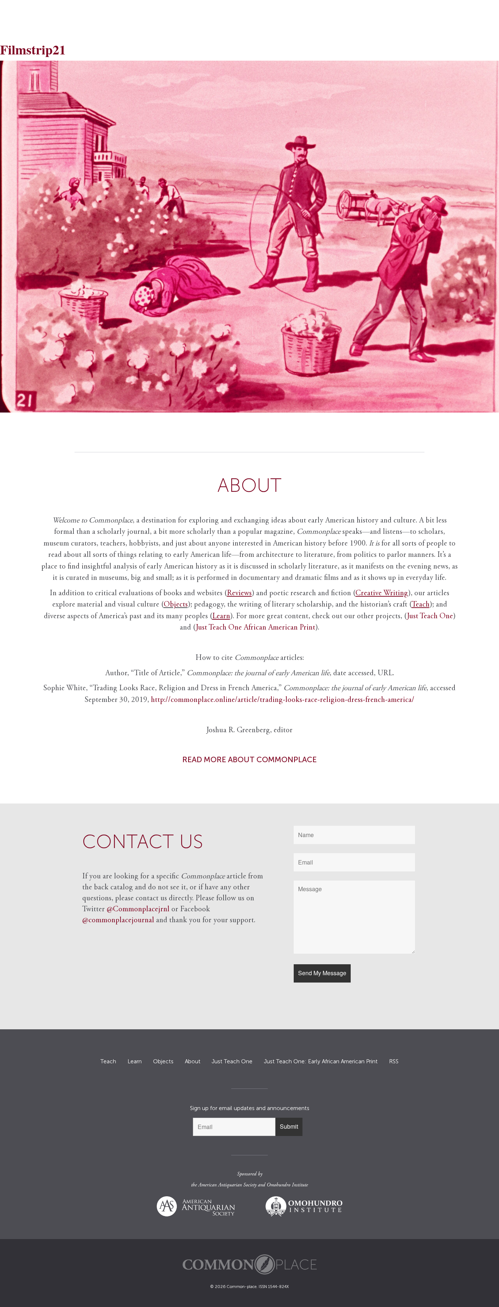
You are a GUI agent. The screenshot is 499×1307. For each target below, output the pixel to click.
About (193, 1061)
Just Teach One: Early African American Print (321, 1061)
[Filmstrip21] (249, 237)
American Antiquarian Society (227, 1185)
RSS (394, 1061)
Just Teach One (430, 616)
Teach (108, 1061)
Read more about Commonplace (249, 759)
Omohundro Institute (287, 1185)
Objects (176, 605)
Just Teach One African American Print (255, 628)
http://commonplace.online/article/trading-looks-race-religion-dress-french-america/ (282, 700)
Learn (134, 1061)
